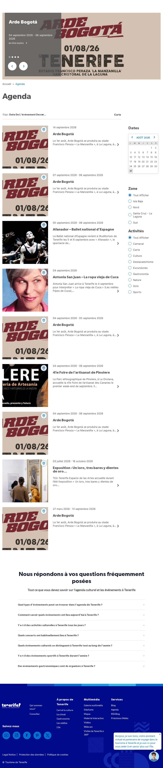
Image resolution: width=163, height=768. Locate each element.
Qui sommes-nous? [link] (36, 707)
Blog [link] (113, 705)
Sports (137, 292)
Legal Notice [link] (9, 754)
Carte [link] (117, 114)
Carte (136, 249)
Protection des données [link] (31, 754)
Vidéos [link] (87, 722)
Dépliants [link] (88, 709)
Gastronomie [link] (63, 718)
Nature (137, 280)
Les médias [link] (62, 723)
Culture (137, 255)
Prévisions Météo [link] (119, 718)
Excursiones (140, 267)
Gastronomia (141, 274)
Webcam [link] (88, 726)
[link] (6, 84)
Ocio (136, 286)
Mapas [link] (87, 714)
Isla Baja (138, 201)
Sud (135, 222)
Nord (136, 207)
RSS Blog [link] (115, 714)
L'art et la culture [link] (65, 710)
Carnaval (138, 243)
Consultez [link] (34, 714)
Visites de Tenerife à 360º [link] (94, 733)
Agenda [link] (115, 709)
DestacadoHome (143, 261)
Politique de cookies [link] (57, 754)
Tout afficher (141, 195)
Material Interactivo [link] (94, 718)
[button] (12, 66)
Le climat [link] (61, 714)
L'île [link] (58, 727)
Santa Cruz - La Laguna (142, 215)
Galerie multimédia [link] (93, 705)
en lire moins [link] (16, 42)
